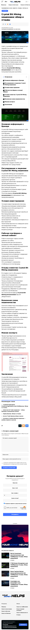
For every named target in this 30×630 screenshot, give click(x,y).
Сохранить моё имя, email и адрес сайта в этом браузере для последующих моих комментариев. (15, 463)
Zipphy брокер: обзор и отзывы (12, 413)
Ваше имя (15, 482)
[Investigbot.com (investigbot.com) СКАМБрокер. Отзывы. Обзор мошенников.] (5, 583)
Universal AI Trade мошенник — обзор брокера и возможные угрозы (13, 410)
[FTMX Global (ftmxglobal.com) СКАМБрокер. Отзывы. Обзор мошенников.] (5, 565)
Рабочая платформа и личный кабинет (12, 91)
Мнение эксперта (10, 101)
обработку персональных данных (18, 503)
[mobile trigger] (3, 2)
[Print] (10, 24)
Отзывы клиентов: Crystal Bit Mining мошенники (14, 95)
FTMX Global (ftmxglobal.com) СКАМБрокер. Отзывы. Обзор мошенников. (19, 565)
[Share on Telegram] (5, 24)
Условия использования (10, 627)
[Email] (8, 24)
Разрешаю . (16, 503)
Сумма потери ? (15, 498)
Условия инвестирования (12, 87)
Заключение (8, 104)
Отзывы (5, 10)
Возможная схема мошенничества (15, 99)
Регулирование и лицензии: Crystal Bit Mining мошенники (14, 84)
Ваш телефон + (15, 493)
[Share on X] (20, 425)
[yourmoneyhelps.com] (15, 2)
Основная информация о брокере (14, 80)
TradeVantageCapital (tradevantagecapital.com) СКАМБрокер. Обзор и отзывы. (15, 406)
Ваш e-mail (15, 488)
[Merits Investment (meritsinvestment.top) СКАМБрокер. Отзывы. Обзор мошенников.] (5, 555)
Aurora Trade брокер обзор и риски (13, 416)
